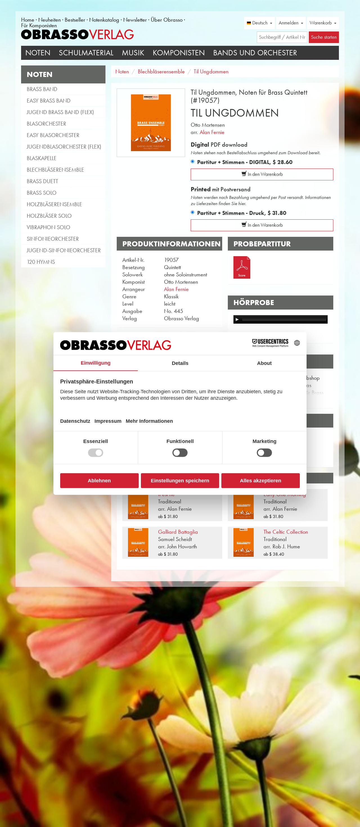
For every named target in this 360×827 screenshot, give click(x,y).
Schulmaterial (86, 52)
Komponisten (179, 52)
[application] (280, 319)
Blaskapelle (42, 158)
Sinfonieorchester (53, 238)
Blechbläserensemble (55, 169)
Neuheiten (49, 19)
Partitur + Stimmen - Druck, (241, 213)
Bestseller (75, 19)
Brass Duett (42, 181)
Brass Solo (42, 192)
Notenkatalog (104, 19)
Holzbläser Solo (49, 215)
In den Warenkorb (265, 174)
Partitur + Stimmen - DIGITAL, (244, 162)
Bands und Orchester (255, 52)
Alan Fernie (212, 132)
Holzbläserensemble (54, 204)
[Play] (237, 319)
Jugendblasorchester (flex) (64, 146)
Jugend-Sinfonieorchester (64, 250)
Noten (37, 52)
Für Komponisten (39, 25)
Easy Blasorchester (53, 135)
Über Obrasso (167, 19)
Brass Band (42, 89)
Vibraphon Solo (48, 227)
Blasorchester (46, 123)
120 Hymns (41, 261)
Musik (133, 52)
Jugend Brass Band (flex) (60, 112)
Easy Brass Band (49, 100)
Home (27, 19)
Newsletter (135, 19)
